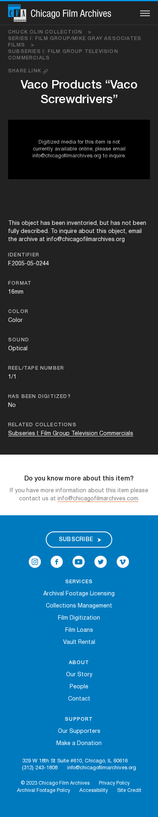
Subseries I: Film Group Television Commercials (63, 54)
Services (79, 582)
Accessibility (93, 790)
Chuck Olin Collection (50, 32)
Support (79, 719)
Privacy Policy (114, 783)
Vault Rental (79, 642)
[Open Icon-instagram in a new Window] (35, 562)
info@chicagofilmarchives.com (98, 499)
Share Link (25, 71)
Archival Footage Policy (43, 790)
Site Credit (129, 790)
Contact (79, 699)
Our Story (79, 674)
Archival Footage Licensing (79, 594)
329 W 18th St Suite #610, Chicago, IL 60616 (75, 761)
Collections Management (79, 606)
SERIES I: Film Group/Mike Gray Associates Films (74, 41)
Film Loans (79, 630)
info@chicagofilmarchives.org (101, 768)
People (79, 687)
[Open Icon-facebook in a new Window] (57, 562)
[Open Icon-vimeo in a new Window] (123, 562)
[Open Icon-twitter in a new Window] (100, 562)
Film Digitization (79, 618)
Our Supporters (79, 731)
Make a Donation (79, 743)
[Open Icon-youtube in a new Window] (79, 562)
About (79, 662)
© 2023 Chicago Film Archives (55, 783)
